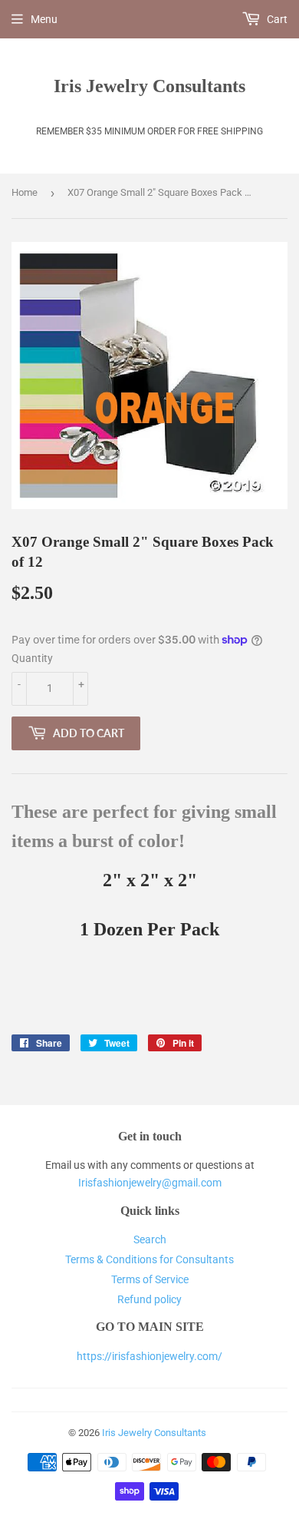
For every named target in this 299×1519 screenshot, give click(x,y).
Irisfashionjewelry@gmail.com (150, 1182)
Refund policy (149, 1299)
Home (25, 192)
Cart (276, 19)
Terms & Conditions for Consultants (149, 1259)
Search (149, 1239)
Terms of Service (150, 1279)
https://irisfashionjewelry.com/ (149, 1356)
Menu (44, 19)
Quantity (32, 658)
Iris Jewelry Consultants (149, 85)
